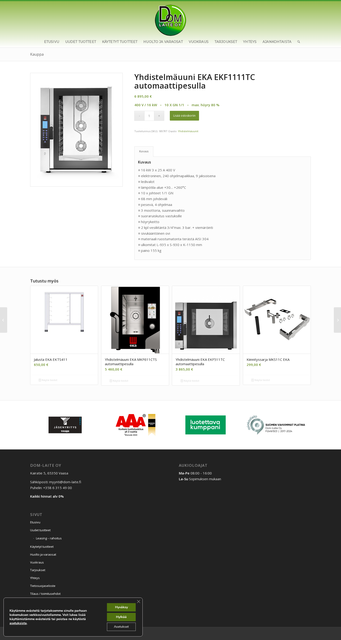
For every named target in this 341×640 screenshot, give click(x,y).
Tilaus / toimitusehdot (45, 594)
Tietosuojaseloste (42, 586)
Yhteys (35, 578)
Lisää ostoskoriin (184, 116)
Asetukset (121, 626)
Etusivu (35, 522)
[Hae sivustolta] (297, 42)
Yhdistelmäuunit (188, 131)
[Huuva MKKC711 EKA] (337, 320)
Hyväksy (121, 607)
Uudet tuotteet (40, 530)
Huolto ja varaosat (43, 554)
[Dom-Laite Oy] (170, 18)
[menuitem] (51, 42)
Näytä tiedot (49, 380)
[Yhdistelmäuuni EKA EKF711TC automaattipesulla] (3, 320)
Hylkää (121, 617)
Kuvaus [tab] (144, 151)
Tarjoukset (37, 570)
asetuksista (18, 623)
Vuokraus (37, 562)
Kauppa (37, 54)
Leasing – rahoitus (49, 538)
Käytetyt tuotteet (42, 546)
